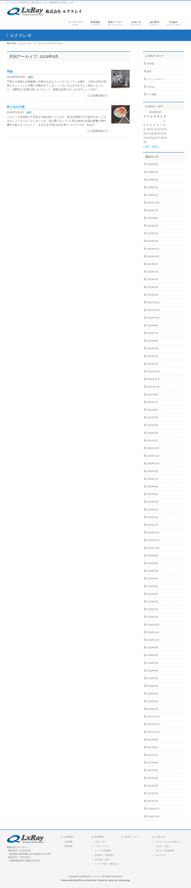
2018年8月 (152, 655)
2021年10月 (153, 387)
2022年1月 (152, 364)
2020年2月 (152, 517)
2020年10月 (153, 463)
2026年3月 (152, 180)
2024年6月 (152, 218)
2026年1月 (152, 195)
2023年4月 (152, 279)
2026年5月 (152, 172)
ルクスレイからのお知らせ (168, 842)
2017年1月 (152, 801)
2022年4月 (152, 348)
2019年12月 (153, 532)
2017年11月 (153, 724)
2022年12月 (153, 302)
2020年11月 (153, 456)
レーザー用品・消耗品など (107, 864)
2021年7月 (152, 402)
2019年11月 (153, 540)
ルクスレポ (161, 855)
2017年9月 (152, 740)
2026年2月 (152, 187)
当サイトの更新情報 (165, 850)
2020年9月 (152, 471)
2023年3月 (152, 287)
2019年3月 (152, 601)
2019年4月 (152, 594)
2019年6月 (152, 578)
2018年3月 (152, 693)
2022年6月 (152, 341)
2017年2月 (152, 793)
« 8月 (146, 146)
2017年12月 (153, 716)
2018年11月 (153, 632)
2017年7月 (152, 755)
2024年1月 (152, 241)
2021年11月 (153, 379)
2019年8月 (152, 563)
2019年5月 (152, 586)
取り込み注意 (16, 106)
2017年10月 (153, 732)
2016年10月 (153, 816)
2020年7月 (152, 479)
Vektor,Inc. (113, 880)
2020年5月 (152, 494)
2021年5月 (152, 417)
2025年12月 (153, 202)
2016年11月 (153, 808)
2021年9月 (152, 394)
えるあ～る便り (163, 846)
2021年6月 (152, 410)
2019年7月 (152, 571)
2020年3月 (152, 509)
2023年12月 (153, 249)
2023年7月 (152, 271)
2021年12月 (153, 371)
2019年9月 (152, 555)
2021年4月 (152, 425)
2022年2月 (152, 356)
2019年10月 (153, 548)
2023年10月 (153, 256)
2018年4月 (152, 686)
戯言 (31, 77)
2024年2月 (152, 233)
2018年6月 (152, 670)
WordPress (79, 880)
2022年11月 (153, 310)
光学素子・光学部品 (104, 855)
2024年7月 (152, 210)
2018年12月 (153, 624)
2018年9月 (152, 647)
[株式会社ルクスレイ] (44, 13)
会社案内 (68, 837)
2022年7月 (152, 333)
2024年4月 (152, 226)
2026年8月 (152, 164)
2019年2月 (152, 609)
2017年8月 (152, 747)
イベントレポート (156, 79)
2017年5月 (152, 770)
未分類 (150, 63)
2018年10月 (153, 640)
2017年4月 (152, 778)
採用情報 (68, 846)
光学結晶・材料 (102, 859)
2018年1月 (152, 709)
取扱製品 (99, 837)
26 (155, 137)
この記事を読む (97, 95)
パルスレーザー (102, 846)
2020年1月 (152, 525)
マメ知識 (151, 94)
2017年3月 (152, 785)
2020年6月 (152, 486)
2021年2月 (152, 433)
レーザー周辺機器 (103, 850)
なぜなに (151, 86)
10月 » (155, 146)
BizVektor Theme (95, 880)
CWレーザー (100, 842)
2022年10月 (153, 317)
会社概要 (68, 842)
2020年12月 (153, 448)
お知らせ (160, 837)
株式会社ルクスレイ (91, 876)
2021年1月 (152, 440)
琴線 (10, 71)
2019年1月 (152, 617)
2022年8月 (152, 325)
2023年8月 (152, 264)
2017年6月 (152, 762)
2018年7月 (152, 663)
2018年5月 (152, 678)
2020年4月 (152, 502)
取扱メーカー (132, 837)
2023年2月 (152, 295)
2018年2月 (152, 701)
